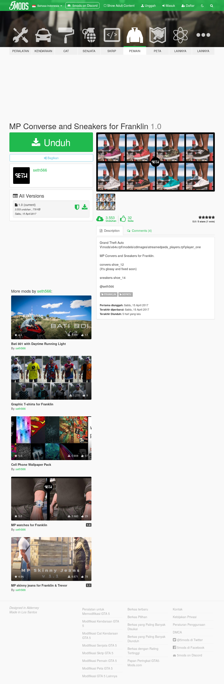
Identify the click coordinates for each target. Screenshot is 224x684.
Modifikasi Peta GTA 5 (97, 668)
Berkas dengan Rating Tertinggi (143, 650)
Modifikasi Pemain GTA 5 (99, 660)
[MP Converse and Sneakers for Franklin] (155, 162)
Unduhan (111, 221)
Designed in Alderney (24, 607)
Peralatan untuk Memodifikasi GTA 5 (96, 611)
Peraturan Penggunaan (189, 624)
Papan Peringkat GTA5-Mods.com (144, 662)
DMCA (177, 632)
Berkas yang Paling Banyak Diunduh (146, 638)
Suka (130, 221)
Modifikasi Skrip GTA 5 (97, 653)
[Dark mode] (202, 5)
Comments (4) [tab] (141, 230)
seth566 (40, 170)
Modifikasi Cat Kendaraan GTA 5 (100, 635)
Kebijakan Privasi (184, 617)
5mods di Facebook (190, 647)
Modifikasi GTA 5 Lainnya (99, 676)
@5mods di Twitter (189, 640)
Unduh (55, 142)
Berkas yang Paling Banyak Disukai (146, 626)
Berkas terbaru (138, 609)
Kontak (177, 609)
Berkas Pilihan (137, 617)
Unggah (150, 5)
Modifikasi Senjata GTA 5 (99, 645)
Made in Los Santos (23, 612)
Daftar (189, 5)
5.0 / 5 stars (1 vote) (203, 221)
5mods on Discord (189, 655)
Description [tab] (111, 230)
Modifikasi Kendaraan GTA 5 (100, 623)
